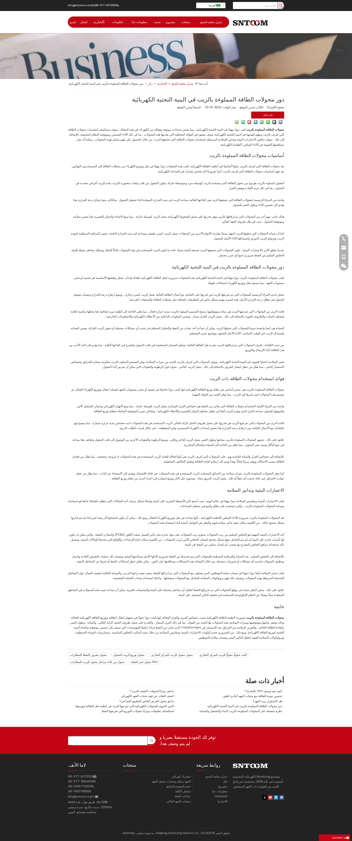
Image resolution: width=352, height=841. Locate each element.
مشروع (222, 786)
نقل (225, 781)
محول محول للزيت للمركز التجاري (172, 655)
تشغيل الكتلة (183, 791)
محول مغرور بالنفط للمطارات (88, 655)
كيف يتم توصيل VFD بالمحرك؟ (263, 691)
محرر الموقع (184, 107)
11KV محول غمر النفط (144, 662)
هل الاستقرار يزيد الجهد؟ (267, 701)
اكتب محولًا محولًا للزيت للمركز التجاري (223, 655)
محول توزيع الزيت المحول (128, 655)
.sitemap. (128, 833)
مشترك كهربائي (181, 776)
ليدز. (138, 833)
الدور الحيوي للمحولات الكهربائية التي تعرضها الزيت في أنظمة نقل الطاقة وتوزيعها (125, 706)
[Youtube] (270, 797)
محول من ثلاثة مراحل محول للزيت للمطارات (97, 662)
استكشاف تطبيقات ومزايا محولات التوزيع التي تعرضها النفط (138, 711)
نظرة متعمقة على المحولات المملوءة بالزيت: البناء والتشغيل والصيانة (240, 711)
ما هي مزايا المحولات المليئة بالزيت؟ (152, 691)
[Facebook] (281, 797)
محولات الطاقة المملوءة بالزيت (265, 389)
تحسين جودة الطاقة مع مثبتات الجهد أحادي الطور (252, 696)
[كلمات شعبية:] (281, 5)
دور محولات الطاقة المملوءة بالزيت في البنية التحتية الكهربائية (244, 706)
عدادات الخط (183, 796)
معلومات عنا (219, 791)
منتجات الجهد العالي (179, 801)
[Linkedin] (276, 797)
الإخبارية (222, 801)
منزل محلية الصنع (216, 776)
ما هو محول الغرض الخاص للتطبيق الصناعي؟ (146, 701)
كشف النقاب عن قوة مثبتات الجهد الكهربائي (147, 696)
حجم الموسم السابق (178, 786)
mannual (221, 796)
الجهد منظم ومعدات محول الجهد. (171, 781)
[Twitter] (264, 797)
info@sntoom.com (80, 5)
